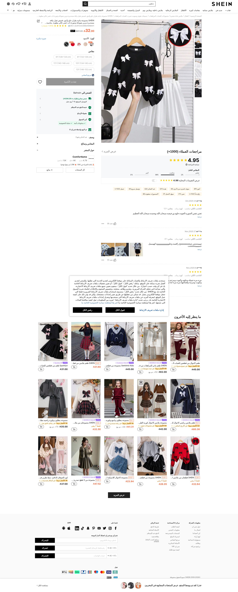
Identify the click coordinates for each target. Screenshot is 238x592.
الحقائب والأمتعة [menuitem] (61, 10)
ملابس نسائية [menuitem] (208, 10)
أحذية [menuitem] (123, 10)
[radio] (91, 44)
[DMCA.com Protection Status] (109, 577)
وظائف (197, 543)
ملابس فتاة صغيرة (176, 16)
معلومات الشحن (174, 530)
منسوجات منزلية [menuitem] (23, 10)
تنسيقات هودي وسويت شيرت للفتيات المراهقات (130, 16)
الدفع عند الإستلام (153, 533)
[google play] (64, 529)
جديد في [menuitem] (219, 10)
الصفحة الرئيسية (196, 16)
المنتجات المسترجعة (172, 533)
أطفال (186, 16)
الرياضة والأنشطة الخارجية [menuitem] (43, 10)
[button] (13, 3)
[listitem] (185, 348)
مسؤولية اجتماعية (194, 540)
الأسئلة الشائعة (154, 530)
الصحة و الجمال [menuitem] (112, 10)
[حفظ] (40, 81)
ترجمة (200, 217)
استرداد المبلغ (175, 537)
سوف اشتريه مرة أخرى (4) (180, 189)
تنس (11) (181, 194)
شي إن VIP (176, 546)
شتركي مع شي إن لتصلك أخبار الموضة (104, 535)
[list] (96, 528)
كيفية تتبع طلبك (174, 550)
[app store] (69, 529)
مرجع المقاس (175, 540)
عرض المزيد (119, 495)
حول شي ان (196, 527)
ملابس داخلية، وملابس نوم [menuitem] (153, 10)
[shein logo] (222, 4)
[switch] (154, 180)
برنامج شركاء (195, 546)
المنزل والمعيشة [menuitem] (133, 10)
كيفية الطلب (175, 527)
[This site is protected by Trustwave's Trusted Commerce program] (115, 577)
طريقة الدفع (155, 527)
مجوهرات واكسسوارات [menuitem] (79, 10)
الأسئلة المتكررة (174, 543)
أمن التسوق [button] (83, 119)
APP (69, 523)
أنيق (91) (197, 189)
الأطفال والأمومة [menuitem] (97, 10)
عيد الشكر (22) (149, 189)
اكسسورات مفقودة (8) (150, 194)
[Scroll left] (11, 10)
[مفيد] (115, 223)
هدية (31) (163, 189)
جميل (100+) (119, 189)
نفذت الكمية (70, 81)
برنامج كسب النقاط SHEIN (152, 541)
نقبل (116, 567)
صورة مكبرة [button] (41, 38)
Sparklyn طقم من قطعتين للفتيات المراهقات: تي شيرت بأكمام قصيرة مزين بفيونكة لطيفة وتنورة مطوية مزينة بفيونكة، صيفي (53, 365)
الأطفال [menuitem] (183, 10)
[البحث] (85, 3)
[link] (24, 3)
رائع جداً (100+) (194, 194)
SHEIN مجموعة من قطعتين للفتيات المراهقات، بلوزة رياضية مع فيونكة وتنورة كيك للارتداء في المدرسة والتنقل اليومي (151, 477)
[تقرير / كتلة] (102, 223)
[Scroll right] (8, 10)
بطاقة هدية (155, 537)
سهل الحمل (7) (168, 194)
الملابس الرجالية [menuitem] (172, 10)
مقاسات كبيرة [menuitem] (194, 10)
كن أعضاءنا (196, 533)
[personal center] (29, 3)
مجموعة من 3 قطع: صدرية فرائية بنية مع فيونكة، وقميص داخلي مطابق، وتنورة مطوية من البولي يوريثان (85, 480)
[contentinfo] (76, 572)
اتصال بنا (197, 530)
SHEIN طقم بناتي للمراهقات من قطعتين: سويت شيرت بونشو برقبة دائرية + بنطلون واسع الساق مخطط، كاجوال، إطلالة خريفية (152, 365)
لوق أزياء (197, 537)
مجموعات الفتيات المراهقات (159, 16)
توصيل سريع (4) (134, 189)
